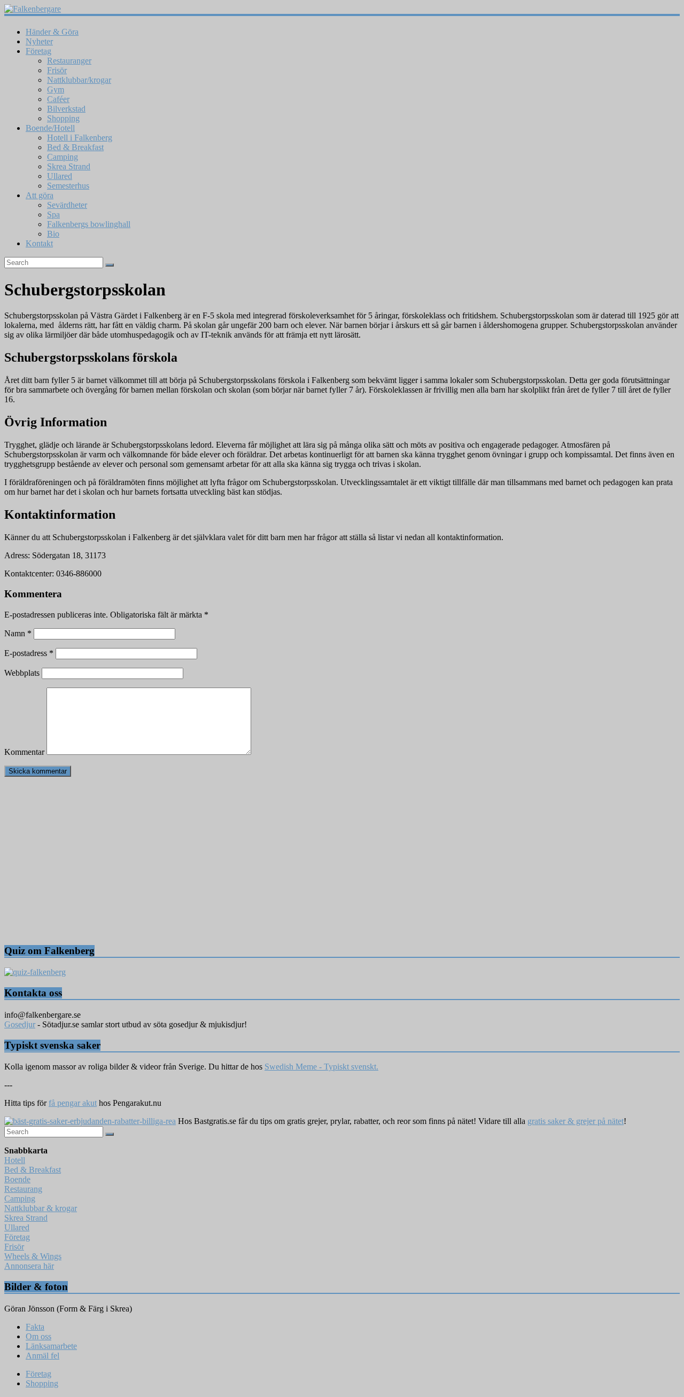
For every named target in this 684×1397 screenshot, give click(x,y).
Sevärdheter (67, 204)
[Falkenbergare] (342, 9)
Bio (53, 233)
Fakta (35, 1326)
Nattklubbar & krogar (40, 1208)
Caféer (58, 99)
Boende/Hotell (50, 127)
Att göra (39, 195)
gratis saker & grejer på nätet (575, 1121)
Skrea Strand (68, 166)
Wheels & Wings (32, 1256)
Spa (53, 214)
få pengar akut (73, 1102)
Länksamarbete (51, 1346)
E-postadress (28, 653)
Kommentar (24, 751)
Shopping (63, 118)
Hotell (14, 1160)
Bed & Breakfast (75, 147)
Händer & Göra (52, 31)
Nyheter (39, 41)
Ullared (59, 176)
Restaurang (23, 1188)
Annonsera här (29, 1265)
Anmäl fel (42, 1355)
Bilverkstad (66, 108)
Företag (38, 51)
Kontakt (39, 243)
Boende (17, 1179)
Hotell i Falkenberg (79, 137)
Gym (55, 89)
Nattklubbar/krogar (79, 79)
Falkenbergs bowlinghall (88, 224)
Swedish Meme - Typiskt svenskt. (321, 1066)
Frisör (57, 70)
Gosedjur (19, 1024)
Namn (18, 633)
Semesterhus (68, 185)
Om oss (38, 1336)
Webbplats (22, 672)
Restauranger (69, 60)
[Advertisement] (325, 860)
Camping (62, 156)
